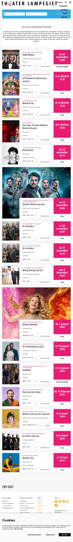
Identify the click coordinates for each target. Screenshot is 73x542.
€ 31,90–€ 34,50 (45, 336)
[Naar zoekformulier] (65, 2)
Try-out (29, 65)
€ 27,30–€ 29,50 (45, 381)
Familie (24, 92)
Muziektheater (25, 335)
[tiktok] (56, 505)
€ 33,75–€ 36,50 (45, 238)
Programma (40, 501)
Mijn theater (59, 2)
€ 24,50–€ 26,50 (45, 93)
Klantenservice (41, 506)
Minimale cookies (50, 535)
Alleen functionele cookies (34, 535)
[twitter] (63, 501)
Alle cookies (65, 535)
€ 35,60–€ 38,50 (45, 66)
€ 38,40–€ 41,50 (45, 216)
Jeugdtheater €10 (31, 425)
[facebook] (56, 501)
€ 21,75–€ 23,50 (45, 403)
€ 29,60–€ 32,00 (45, 282)
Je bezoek (40, 508)
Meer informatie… (19, 529)
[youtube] (67, 501)
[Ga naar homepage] (29, 3)
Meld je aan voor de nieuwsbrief (61, 511)
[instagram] (59, 501)
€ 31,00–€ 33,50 (45, 358)
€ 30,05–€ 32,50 (45, 447)
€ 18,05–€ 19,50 (45, 162)
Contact (39, 503)
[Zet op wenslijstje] (36, 66)
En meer (39, 512)
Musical (28, 92)
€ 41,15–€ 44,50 (45, 140)
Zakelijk (39, 510)
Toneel (24, 215)
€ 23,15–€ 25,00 (45, 115)
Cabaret (24, 65)
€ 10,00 (47, 425)
